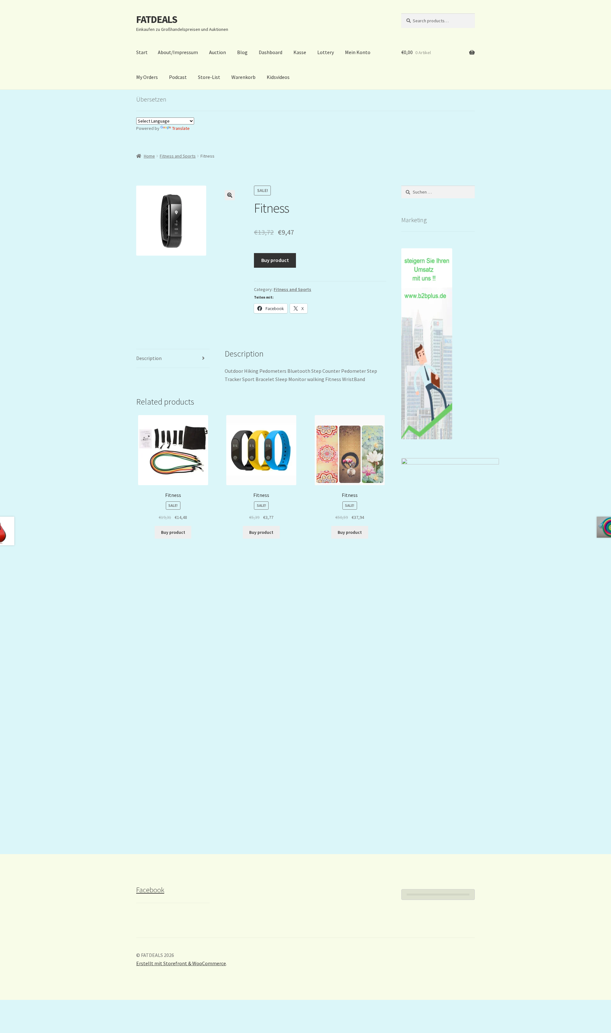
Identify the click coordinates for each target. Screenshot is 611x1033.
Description (149, 358)
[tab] (173, 358)
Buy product (275, 260)
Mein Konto (357, 52)
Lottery (325, 52)
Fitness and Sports (178, 156)
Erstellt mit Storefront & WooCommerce (181, 963)
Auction (217, 52)
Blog (242, 52)
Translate (181, 128)
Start (142, 52)
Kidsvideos (278, 77)
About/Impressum (178, 52)
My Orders (147, 77)
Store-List (209, 77)
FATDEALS (156, 19)
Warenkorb (243, 77)
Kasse (299, 52)
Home (149, 156)
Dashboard (270, 52)
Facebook (150, 889)
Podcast (178, 77)
